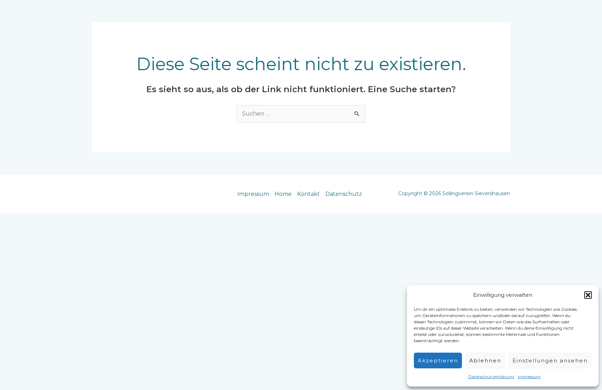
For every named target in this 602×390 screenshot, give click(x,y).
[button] (588, 295)
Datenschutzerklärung (491, 376)
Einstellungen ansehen (550, 360)
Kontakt (308, 194)
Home (283, 194)
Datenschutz (343, 194)
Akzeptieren (438, 360)
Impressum (529, 376)
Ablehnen (485, 360)
